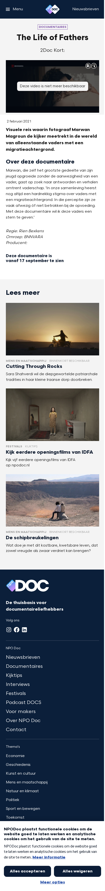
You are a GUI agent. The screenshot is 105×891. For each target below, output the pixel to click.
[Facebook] (17, 630)
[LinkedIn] (24, 630)
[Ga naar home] (52, 9)
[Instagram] (9, 630)
